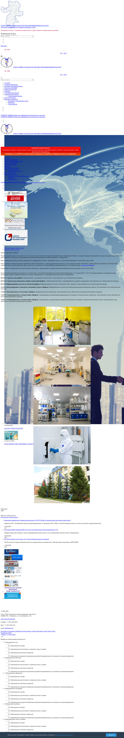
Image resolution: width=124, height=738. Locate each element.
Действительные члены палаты (14, 248)
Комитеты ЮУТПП (10, 89)
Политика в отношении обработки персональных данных (19, 631)
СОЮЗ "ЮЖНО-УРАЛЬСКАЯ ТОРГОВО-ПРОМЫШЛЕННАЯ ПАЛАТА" (25, 25)
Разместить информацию (21, 115)
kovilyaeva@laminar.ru (87, 265)
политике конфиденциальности (64, 735)
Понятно (111, 735)
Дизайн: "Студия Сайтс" (8, 634)
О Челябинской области (11, 93)
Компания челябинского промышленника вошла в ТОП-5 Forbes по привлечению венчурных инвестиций (37, 520)
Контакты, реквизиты (11, 99)
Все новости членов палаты (9, 517)
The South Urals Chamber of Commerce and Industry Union (18, 27)
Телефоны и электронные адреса (18, 101)
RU (61, 53)
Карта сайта (51, 631)
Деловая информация (11, 84)
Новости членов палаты (11, 249)
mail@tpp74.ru (9, 628)
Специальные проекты (11, 94)
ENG (65, 53)
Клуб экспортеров (10, 97)
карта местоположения (8, 619)
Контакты (4, 46)
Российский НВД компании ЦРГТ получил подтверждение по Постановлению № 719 (31, 529)
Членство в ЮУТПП (10, 88)
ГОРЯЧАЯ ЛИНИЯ (7, 115)
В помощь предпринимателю (13, 86)
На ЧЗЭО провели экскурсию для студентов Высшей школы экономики (26, 539)
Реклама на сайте (42, 631)
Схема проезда (12, 104)
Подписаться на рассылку (37, 115)
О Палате (7, 91)
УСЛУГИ (7, 83)
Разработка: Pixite (6, 633)
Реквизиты (11, 102)
